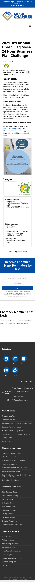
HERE (15, 119)
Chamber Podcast (8, 420)
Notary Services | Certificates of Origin (16, 434)
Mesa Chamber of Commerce (13, 131)
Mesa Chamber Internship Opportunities (17, 423)
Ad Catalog (6, 441)
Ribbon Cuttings (8, 540)
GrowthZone (22, 251)
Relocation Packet (8, 506)
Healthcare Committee (10, 464)
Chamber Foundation (9, 521)
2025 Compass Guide (9, 492)
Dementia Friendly (8, 517)
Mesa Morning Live (9, 562)
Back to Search (8, 61)
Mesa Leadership (8, 547)
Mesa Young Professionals (11, 551)
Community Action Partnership (13, 453)
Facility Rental (7, 438)
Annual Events (7, 536)
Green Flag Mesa (8, 554)
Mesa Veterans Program (11, 471)
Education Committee (10, 457)
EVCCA (4, 565)
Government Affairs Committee (13, 460)
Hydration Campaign (9, 510)
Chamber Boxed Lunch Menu (12, 525)
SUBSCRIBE (17, 288)
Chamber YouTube (8, 416)
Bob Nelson (8, 323)
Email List (19, 2)
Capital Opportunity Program (12, 558)
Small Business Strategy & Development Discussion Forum (16, 476)
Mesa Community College (12, 128)
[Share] (28, 72)
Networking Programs (10, 544)
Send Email (11, 228)
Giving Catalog (7, 503)
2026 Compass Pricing (10, 496)
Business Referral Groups (11, 427)
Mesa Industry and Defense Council (15, 468)
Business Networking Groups (13, 430)
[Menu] (30, 25)
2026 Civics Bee (7, 499)
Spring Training (8, 514)
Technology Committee (10, 480)
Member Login (8, 2)
